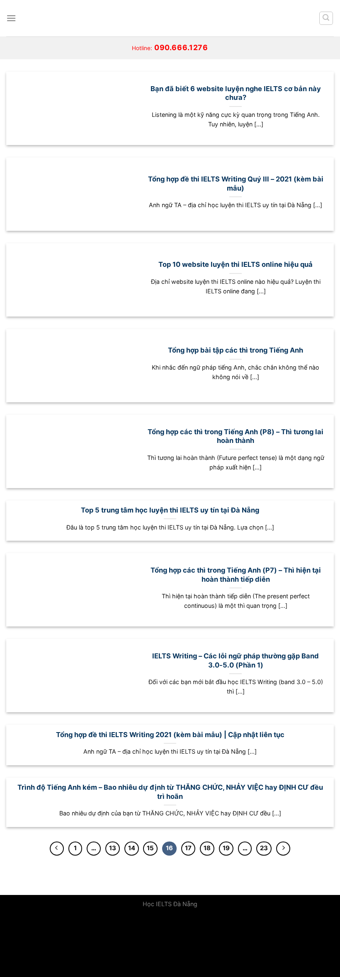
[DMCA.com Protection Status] (62, 945)
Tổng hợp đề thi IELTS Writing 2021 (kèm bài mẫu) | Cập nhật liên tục (170, 734)
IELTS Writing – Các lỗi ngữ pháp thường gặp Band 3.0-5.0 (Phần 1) (235, 660)
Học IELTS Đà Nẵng (170, 903)
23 (264, 848)
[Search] (326, 18)
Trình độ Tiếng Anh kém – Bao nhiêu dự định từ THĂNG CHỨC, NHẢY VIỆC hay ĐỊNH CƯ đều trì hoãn (170, 791)
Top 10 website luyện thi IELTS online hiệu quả (235, 264)
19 (226, 848)
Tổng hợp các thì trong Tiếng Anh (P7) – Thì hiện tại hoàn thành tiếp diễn (236, 574)
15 (150, 848)
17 (188, 848)
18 (207, 848)
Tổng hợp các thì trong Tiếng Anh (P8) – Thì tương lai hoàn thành (235, 436)
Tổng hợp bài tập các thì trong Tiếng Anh (235, 350)
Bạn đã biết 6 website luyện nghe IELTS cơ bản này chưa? (236, 93)
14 (131, 848)
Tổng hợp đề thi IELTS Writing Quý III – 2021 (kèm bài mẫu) (235, 183)
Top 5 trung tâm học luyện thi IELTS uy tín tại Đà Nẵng (170, 510)
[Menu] (11, 18)
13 (112, 848)
